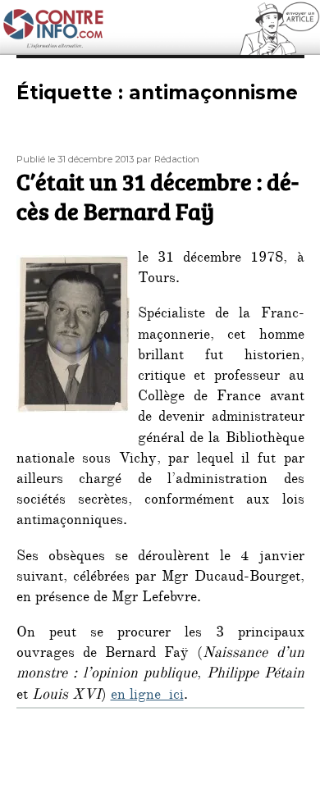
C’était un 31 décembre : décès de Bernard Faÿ (157, 196)
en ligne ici (147, 696)
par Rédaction (167, 159)
